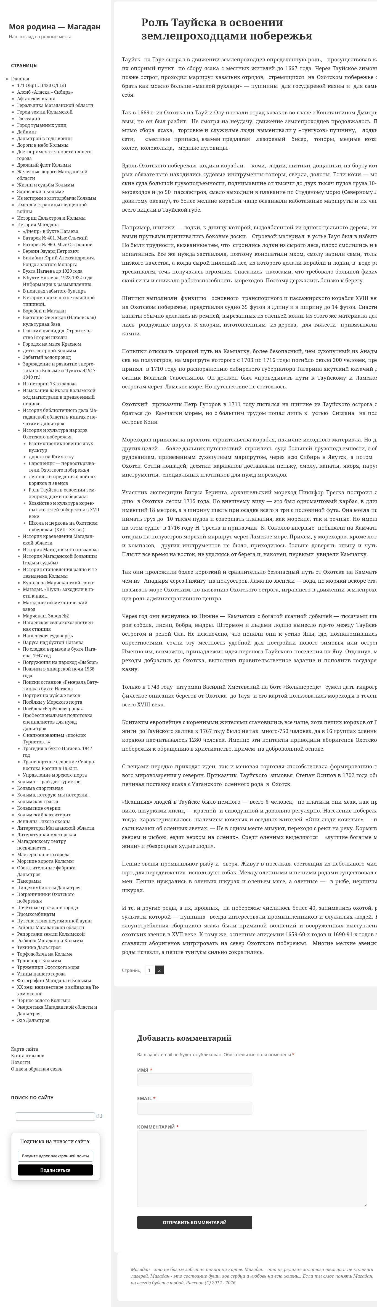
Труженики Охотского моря (48, 967)
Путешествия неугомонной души (54, 921)
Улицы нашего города (41, 974)
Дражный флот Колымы (44, 165)
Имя (144, 1070)
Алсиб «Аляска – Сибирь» (45, 92)
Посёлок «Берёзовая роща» (53, 709)
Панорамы (29, 881)
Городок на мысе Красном (52, 344)
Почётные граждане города (47, 907)
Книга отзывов (27, 1056)
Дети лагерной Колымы (49, 351)
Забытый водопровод (47, 357)
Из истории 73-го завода (50, 384)
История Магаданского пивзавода (61, 549)
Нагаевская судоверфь (48, 636)
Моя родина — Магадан (55, 26)
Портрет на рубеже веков (51, 695)
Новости (20, 1062)
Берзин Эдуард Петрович (51, 251)
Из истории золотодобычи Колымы (56, 198)
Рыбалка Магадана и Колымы (50, 941)
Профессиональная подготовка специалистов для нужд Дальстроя (57, 722)
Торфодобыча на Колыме (45, 954)
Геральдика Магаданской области (55, 105)
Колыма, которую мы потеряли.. (53, 795)
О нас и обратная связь (37, 1069)
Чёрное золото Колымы (43, 1000)
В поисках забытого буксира (54, 291)
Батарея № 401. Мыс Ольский (55, 238)
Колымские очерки (38, 808)
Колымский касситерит (44, 815)
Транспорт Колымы (39, 961)
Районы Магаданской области (50, 927)
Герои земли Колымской (45, 112)
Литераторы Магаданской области (55, 828)
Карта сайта (24, 1049)
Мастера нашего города (43, 854)
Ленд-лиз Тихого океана (44, 821)
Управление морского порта (55, 775)
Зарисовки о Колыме (40, 191)
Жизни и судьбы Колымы (45, 185)
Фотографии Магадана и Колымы (54, 980)
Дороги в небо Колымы (42, 145)
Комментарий (158, 1127)
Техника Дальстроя (39, 947)
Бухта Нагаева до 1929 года (53, 271)
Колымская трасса (37, 801)
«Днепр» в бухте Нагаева (50, 231)
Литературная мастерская (46, 835)
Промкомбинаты (36, 914)
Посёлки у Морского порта (52, 702)
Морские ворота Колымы (45, 861)
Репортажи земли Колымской (51, 934)
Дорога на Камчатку (51, 457)
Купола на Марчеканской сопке (58, 583)
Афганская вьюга (36, 99)
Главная (20, 79)
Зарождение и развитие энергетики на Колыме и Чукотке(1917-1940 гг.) (60, 370)
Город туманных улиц (42, 125)
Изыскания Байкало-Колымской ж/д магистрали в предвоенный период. (59, 397)
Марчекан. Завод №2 (46, 616)
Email (146, 1098)
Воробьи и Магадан (44, 311)
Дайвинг (26, 132)
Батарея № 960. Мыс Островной (58, 244)
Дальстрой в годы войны (45, 138)
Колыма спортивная (40, 788)
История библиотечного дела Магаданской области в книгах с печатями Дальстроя (60, 417)
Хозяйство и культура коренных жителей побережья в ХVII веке (64, 509)
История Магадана (38, 225)
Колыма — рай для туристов (49, 782)
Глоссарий (28, 118)
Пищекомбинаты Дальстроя (49, 888)
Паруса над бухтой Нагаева (53, 642)
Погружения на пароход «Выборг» (60, 662)
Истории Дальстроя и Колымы (51, 218)
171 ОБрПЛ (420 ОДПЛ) (41, 85)
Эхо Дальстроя (33, 1020)
